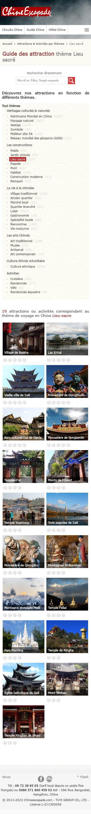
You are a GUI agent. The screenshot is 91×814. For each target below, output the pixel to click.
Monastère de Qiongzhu (21, 565)
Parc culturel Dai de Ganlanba (24, 437)
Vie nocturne (19, 228)
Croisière (16, 278)
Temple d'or (12, 480)
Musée (15, 245)
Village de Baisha (16, 352)
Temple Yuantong (16, 522)
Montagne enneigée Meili (22, 607)
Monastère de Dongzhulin (66, 395)
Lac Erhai (54, 352)
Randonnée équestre (25, 292)
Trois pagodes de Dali (63, 522)
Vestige (15, 125)
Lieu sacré (17, 159)
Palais (14, 150)
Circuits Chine (12, 29)
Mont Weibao (57, 692)
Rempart (16, 181)
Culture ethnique (22, 266)
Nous (6, 777)
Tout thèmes (11, 105)
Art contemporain (23, 254)
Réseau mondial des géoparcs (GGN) (36, 138)
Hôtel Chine (57, 29)
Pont (13, 168)
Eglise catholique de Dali (21, 692)
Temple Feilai (57, 607)
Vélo (13, 287)
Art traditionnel (21, 241)
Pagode (15, 163)
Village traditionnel (23, 193)
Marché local (19, 202)
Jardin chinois (20, 155)
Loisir (14, 211)
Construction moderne (26, 176)
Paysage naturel (21, 120)
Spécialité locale (21, 219)
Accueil (7, 43)
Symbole (16, 129)
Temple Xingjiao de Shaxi (22, 735)
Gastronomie (19, 215)
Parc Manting (13, 650)
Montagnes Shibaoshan (65, 565)
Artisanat (17, 249)
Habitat (15, 172)
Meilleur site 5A (21, 133)
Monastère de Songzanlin (66, 437)
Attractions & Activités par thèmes (40, 43)
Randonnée (18, 283)
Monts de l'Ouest (60, 480)
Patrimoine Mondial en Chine (31, 116)
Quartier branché (22, 206)
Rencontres (18, 224)
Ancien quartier (21, 198)
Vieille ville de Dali (17, 395)
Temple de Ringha (61, 650)
